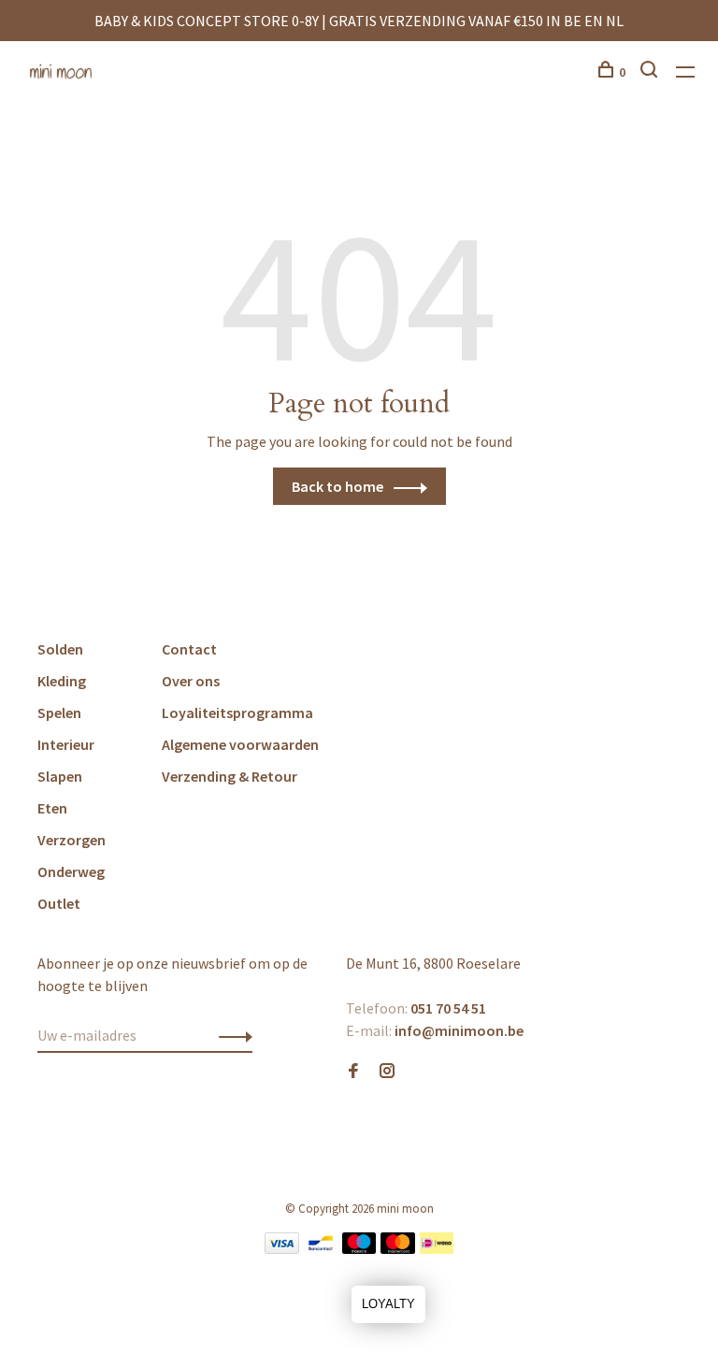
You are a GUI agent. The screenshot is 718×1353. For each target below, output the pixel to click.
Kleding (61, 680)
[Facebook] (353, 1071)
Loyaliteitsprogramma (237, 712)
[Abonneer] (230, 1035)
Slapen (59, 776)
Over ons (191, 680)
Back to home (337, 486)
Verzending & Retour (229, 776)
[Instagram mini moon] (387, 1071)
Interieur (65, 744)
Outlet (58, 903)
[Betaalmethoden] (282, 1248)
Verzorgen (71, 839)
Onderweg (71, 871)
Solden (60, 649)
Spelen (59, 712)
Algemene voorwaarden (240, 744)
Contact (189, 649)
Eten (52, 808)
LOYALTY (388, 1304)
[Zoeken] (651, 72)
